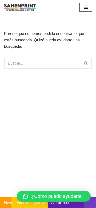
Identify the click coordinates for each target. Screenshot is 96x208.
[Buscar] (86, 63)
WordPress (60, 202)
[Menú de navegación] (85, 7)
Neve (8, 202)
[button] (54, 196)
